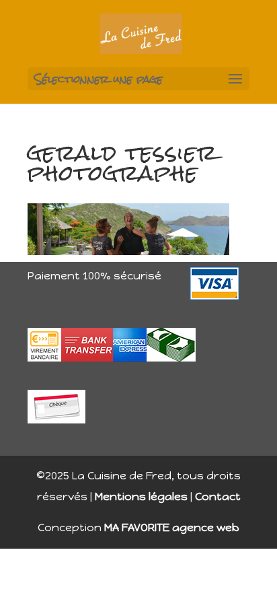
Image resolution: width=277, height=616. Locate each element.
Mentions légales (141, 496)
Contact (218, 496)
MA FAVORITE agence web (171, 527)
